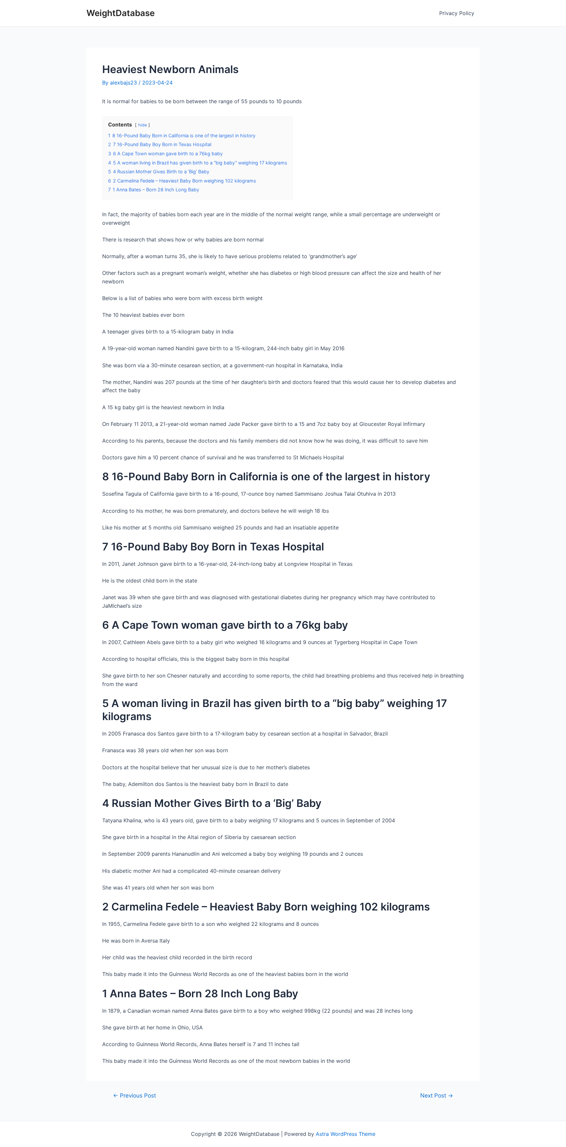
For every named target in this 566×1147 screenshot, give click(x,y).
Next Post (436, 1095)
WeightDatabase (120, 13)
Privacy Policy (456, 13)
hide (142, 125)
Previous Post (134, 1095)
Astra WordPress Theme (345, 1134)
